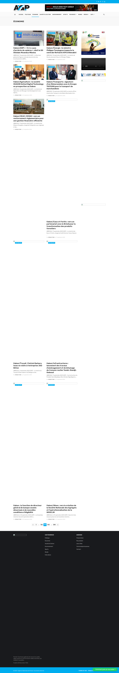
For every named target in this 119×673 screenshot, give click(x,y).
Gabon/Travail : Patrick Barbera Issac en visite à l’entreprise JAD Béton (27, 365)
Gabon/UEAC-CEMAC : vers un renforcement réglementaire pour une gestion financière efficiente (28, 118)
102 (42, 524)
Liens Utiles (79, 543)
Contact (78, 549)
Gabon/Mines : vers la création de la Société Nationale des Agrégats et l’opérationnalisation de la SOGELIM (61, 508)
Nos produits (79, 541)
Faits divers (48, 555)
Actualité (18, 33)
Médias (86, 14)
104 (48, 524)
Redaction (18, 61)
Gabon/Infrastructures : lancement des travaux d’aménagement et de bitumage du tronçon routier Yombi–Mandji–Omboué (62, 368)
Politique (28, 14)
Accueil (21, 14)
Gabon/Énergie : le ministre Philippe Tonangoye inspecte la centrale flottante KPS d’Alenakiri (61, 50)
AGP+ (92, 14)
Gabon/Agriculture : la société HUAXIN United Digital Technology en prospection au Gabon (28, 84)
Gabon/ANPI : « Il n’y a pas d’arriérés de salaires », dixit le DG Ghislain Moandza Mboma (28, 50)
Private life (92, 670)
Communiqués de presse (82, 546)
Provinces (72, 14)
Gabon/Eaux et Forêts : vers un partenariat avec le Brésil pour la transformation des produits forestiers (61, 225)
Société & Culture (45, 14)
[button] (105, 669)
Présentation (79, 538)
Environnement (57, 14)
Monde (80, 14)
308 (54, 524)
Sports (65, 14)
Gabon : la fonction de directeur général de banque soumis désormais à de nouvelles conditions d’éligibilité (27, 508)
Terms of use (82, 670)
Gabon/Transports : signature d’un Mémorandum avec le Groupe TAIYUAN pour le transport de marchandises (62, 85)
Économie (35, 14)
